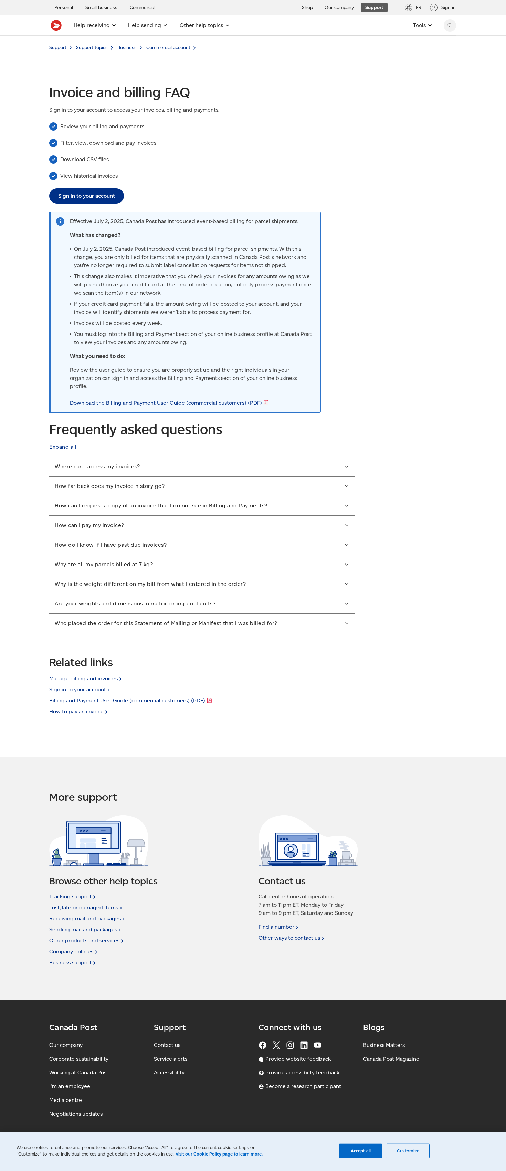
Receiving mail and (85, 918)
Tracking (70, 896)
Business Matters (384, 1045)
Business (127, 48)
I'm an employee (69, 1086)
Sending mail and (83, 929)
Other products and (84, 940)
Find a (276, 926)
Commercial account (168, 48)
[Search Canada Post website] (450, 25)
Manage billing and (83, 678)
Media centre (65, 1100)
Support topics (92, 48)
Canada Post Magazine (391, 1058)
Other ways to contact (289, 937)
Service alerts (170, 1058)
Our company (66, 1045)
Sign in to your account (86, 196)
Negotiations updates (76, 1113)
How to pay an (76, 711)
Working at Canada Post (78, 1072)
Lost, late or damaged (83, 907)
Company (71, 951)
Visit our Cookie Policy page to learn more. (219, 1154)
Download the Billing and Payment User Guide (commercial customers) (166, 403)
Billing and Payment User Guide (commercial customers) (127, 700)
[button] (62, 447)
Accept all (361, 1150)
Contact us (167, 1045)
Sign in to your (77, 689)
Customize (408, 1150)
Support (57, 48)
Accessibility (169, 1072)
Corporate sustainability (78, 1058)
